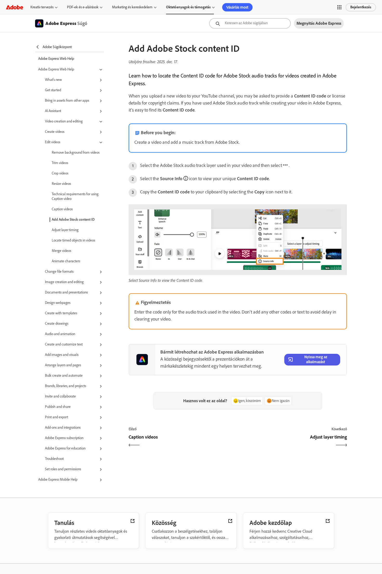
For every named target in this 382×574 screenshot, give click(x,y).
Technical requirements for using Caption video (75, 196)
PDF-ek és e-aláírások (82, 7)
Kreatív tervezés (42, 7)
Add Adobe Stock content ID (73, 219)
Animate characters (66, 261)
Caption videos (62, 209)
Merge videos (61, 251)
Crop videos (60, 173)
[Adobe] (14, 7)
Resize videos (61, 183)
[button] (339, 7)
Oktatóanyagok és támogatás (188, 7)
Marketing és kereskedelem (132, 7)
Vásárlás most (237, 7)
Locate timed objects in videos (73, 240)
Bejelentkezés (360, 7)
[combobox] (250, 23)
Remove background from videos (76, 152)
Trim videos (60, 163)
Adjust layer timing (65, 230)
